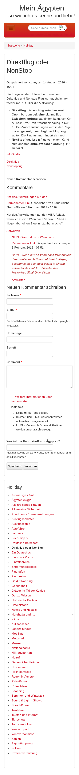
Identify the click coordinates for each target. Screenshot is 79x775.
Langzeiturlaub (21, 628)
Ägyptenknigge (21, 500)
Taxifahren (18, 710)
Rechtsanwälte (21, 671)
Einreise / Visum (22, 557)
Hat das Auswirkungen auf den (27, 196)
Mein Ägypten (41, 8)
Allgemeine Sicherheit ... (28, 509)
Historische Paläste (24, 600)
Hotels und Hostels (24, 609)
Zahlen (16, 738)
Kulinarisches (20, 624)
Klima (15, 619)
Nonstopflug (15, 166)
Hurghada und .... (23, 614)
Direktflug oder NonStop (28, 547)
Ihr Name (14, 295)
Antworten (13, 230)
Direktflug (13, 161)
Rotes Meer (19, 686)
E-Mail (12, 309)
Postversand (20, 667)
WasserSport (20, 729)
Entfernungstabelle (24, 566)
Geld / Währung (22, 581)
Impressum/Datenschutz (45, 34)
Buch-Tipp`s (20, 538)
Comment (14, 362)
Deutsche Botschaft (24, 542)
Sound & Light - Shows (27, 700)
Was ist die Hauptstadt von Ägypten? (33, 441)
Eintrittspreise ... (22, 562)
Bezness (17, 533)
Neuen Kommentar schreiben (26, 179)
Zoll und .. (18, 748)
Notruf (16, 657)
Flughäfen (18, 571)
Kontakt (68, 34)
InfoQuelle (13, 154)
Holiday (28, 45)
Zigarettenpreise (22, 743)
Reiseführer (19, 681)
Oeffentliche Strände (25, 662)
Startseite (13, 45)
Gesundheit (19, 585)
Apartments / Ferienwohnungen (33, 514)
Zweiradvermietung (24, 753)
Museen (17, 643)
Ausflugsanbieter (23, 519)
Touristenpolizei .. (23, 724)
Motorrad (18, 638)
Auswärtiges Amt (23, 495)
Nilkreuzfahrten (22, 652)
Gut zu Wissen (21, 595)
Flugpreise (19, 576)
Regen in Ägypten (23, 676)
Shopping (18, 691)
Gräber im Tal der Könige (28, 590)
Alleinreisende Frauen (26, 504)
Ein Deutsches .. (22, 552)
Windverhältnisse (23, 734)
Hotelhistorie (20, 605)
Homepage (14, 333)
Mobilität (17, 633)
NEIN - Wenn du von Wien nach (33, 237)
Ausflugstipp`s (21, 523)
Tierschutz (18, 719)
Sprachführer (20, 705)
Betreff (11, 347)
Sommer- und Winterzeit (28, 695)
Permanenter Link (18, 203)
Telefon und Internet (25, 715)
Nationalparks (21, 647)
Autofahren (19, 528)
